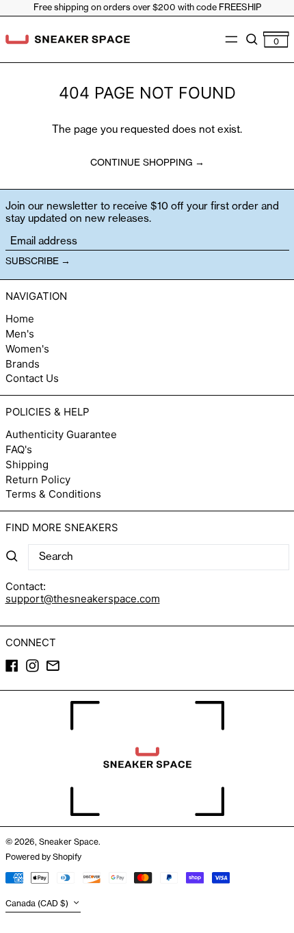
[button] (251, 39)
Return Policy (37, 479)
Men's (19, 333)
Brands (22, 363)
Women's (27, 348)
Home (19, 318)
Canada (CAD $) (37, 904)
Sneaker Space (68, 841)
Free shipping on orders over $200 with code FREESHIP (147, 7)
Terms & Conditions (53, 493)
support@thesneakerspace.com (82, 598)
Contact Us (32, 378)
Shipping (27, 464)
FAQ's (18, 449)
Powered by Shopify (43, 857)
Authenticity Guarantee (61, 434)
